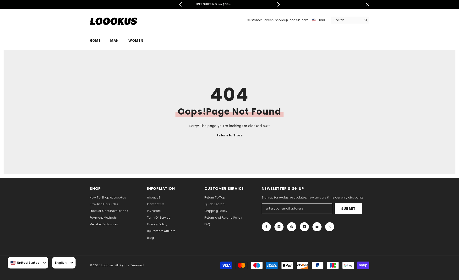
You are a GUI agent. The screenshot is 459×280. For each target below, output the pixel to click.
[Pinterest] (291, 226)
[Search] (350, 20)
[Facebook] (266, 226)
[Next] (278, 4)
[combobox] (25, 263)
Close (367, 4)
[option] (236, 4)
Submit (348, 208)
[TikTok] (304, 226)
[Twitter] (329, 226)
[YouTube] (317, 226)
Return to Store (229, 135)
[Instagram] (279, 226)
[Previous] (180, 4)
